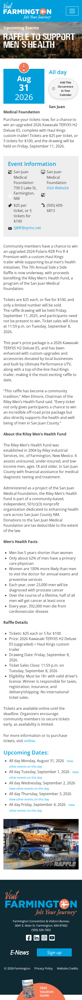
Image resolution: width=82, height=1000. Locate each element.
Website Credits (67, 968)
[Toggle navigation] (72, 11)
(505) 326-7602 (41, 930)
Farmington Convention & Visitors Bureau (41, 921)
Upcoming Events (21, 28)
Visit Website (58, 187)
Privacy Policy (43, 968)
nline (30, 740)
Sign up (54, 952)
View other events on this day (29, 788)
